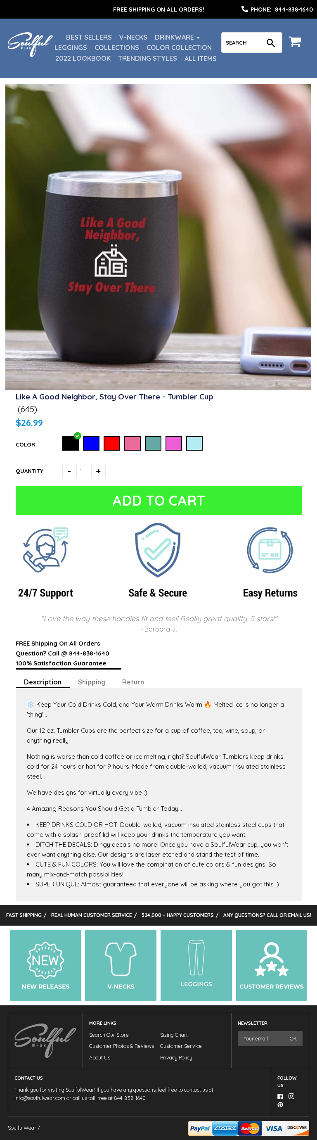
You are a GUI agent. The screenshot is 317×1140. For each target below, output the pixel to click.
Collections (117, 47)
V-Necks (133, 37)
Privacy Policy (176, 1057)
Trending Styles (147, 58)
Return (133, 682)
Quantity (29, 471)
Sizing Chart (174, 1035)
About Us (99, 1057)
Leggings (70, 47)
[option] (158, 9)
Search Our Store (109, 1035)
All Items (201, 59)
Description (43, 682)
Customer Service (181, 1046)
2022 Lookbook (83, 58)
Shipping (92, 682)
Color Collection (179, 47)
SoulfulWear (22, 1128)
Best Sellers (89, 37)
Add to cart (158, 500)
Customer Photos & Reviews (121, 1046)
